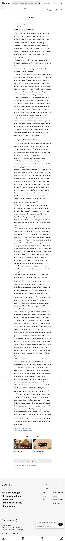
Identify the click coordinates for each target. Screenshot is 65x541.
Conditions (19, 527)
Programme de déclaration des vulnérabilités (13, 529)
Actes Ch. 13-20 (23, 451)
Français (15, 465)
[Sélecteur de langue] (54, 3)
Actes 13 (3, 8)
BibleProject (20, 453)
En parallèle (50, 9)
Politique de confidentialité (8, 527)
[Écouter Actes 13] (56, 9)
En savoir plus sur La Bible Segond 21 (23, 430)
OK (60, 524)
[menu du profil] (60, 3)
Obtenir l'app (47, 3)
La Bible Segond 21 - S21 (25, 465)
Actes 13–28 (41, 451)
